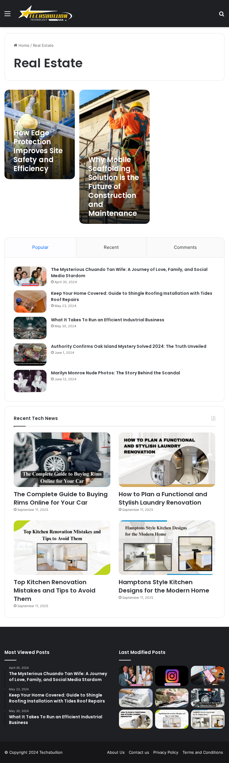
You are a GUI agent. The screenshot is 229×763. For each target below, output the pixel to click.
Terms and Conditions (202, 752)
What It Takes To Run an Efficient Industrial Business (107, 320)
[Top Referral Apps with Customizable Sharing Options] (208, 675)
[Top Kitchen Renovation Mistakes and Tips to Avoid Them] (62, 547)
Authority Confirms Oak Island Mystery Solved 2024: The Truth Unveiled (128, 346)
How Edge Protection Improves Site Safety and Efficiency (38, 150)
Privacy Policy (165, 752)
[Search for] (222, 15)
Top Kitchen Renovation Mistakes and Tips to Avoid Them (54, 590)
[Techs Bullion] (46, 13)
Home (23, 45)
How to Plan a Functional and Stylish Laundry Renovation (163, 498)
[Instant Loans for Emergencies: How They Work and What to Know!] (172, 698)
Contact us (139, 752)
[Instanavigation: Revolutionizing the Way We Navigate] (172, 676)
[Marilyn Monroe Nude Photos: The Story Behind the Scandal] (30, 381)
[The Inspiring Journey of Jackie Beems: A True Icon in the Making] (136, 676)
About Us (116, 752)
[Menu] (7, 15)
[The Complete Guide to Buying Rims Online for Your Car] (62, 459)
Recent (111, 247)
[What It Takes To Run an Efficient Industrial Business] (30, 328)
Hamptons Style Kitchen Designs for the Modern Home (164, 586)
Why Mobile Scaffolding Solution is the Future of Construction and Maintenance (113, 186)
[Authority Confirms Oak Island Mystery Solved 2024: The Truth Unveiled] (30, 354)
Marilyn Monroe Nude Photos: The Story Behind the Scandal (115, 373)
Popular (40, 247)
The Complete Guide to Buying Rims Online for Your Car (61, 498)
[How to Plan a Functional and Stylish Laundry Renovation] (167, 459)
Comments (185, 247)
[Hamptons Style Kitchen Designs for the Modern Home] (167, 547)
